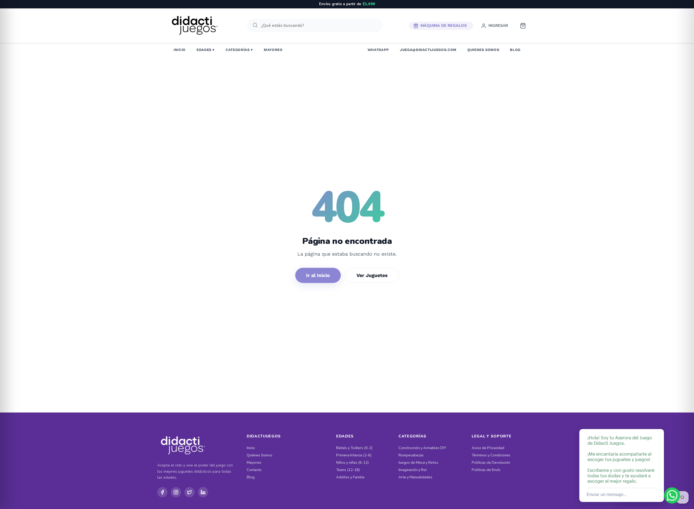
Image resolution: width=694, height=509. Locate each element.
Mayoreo (254, 463)
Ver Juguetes (372, 275)
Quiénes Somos (259, 455)
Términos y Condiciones (491, 455)
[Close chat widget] (659, 423)
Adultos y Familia (350, 477)
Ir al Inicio (318, 275)
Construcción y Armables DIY (422, 448)
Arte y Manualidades (415, 477)
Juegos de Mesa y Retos (418, 463)
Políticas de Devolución (491, 463)
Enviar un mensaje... (607, 494)
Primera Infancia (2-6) (353, 455)
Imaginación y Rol (413, 470)
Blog (251, 477)
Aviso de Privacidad (488, 448)
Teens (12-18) (348, 470)
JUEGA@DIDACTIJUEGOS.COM (428, 50)
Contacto (254, 470)
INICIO (180, 50)
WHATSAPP (378, 50)
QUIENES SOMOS (483, 50)
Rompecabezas (411, 455)
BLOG (515, 50)
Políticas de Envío (486, 470)
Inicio (251, 448)
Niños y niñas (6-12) (352, 463)
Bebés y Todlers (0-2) (354, 448)
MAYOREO (273, 50)
